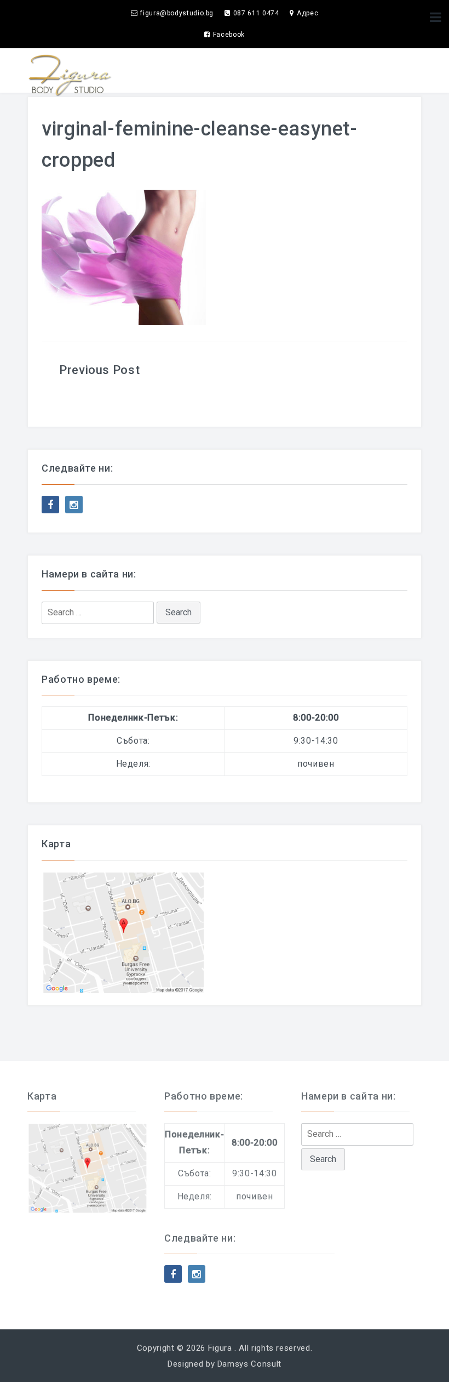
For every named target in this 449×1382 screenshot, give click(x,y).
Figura (220, 1348)
